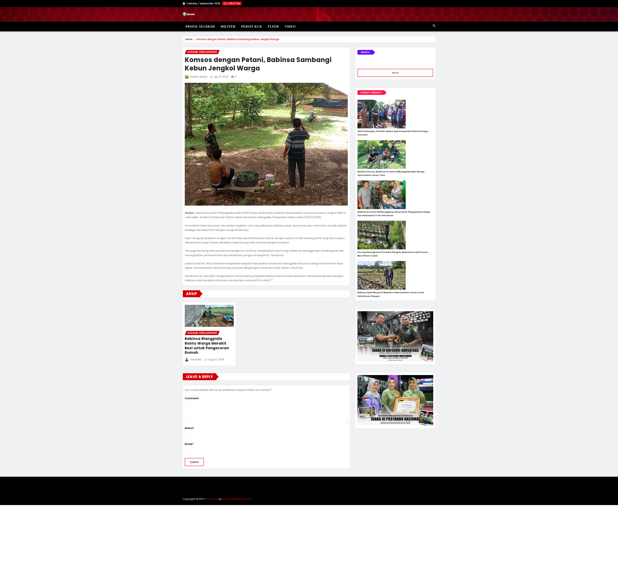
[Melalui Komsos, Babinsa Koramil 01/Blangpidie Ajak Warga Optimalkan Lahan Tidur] (381, 154)
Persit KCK (251, 26)
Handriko (196, 359)
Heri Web (212, 499)
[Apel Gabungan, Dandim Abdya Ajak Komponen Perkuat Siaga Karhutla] (381, 114)
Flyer (273, 26)
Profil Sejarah (200, 26)
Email (189, 444)
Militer (228, 26)
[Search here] (434, 26)
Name (189, 428)
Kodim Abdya (198, 76)
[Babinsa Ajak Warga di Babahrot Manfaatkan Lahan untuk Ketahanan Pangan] (381, 275)
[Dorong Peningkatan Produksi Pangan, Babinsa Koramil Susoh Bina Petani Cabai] (381, 235)
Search (365, 52)
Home (188, 39)
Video (290, 26)
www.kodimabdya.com (236, 499)
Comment (192, 398)
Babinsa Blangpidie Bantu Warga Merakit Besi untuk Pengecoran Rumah (207, 345)
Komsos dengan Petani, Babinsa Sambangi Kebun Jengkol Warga (237, 39)
